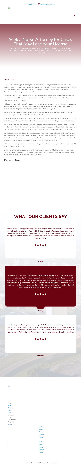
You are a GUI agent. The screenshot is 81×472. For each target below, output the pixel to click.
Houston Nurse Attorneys (51, 48)
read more (9, 177)
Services (11, 408)
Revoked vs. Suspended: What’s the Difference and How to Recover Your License (40, 172)
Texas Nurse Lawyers (49, 463)
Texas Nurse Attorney (65, 50)
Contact (10, 412)
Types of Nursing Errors (40, 53)
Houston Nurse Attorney (34, 48)
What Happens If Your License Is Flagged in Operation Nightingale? (34, 191)
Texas (10, 424)
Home (10, 405)
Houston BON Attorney (18, 48)
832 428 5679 (32, 4)
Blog (9, 410)
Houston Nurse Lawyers (22, 50)
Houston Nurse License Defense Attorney (43, 50)
